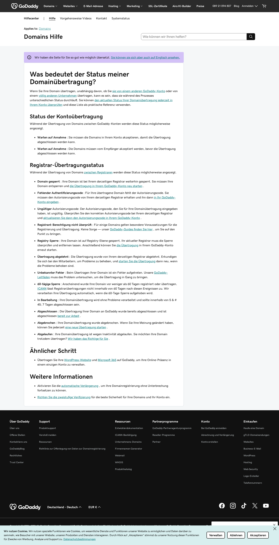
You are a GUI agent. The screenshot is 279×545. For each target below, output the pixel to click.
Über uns (14, 428)
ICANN (41, 288)
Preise (200, 6)
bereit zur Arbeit (68, 315)
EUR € (92, 507)
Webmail (120, 455)
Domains (45, 28)
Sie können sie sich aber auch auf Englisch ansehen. (145, 57)
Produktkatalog (123, 469)
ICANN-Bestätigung (125, 435)
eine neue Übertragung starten (85, 327)
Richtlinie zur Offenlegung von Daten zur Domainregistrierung (72, 448)
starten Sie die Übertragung (137, 261)
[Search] (251, 36)
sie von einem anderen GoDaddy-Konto (138, 90)
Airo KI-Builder (182, 6)
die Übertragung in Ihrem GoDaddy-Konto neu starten (106, 185)
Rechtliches (16, 455)
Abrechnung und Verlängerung (217, 435)
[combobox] (194, 36)
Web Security (251, 469)
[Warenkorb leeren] (264, 6)
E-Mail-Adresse (93, 6)
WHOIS (119, 462)
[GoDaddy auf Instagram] (232, 507)
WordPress (249, 455)
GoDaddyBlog (17, 448)
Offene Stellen (17, 435)
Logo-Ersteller (251, 476)
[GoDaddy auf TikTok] (243, 507)
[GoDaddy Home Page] (25, 507)
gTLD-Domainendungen (256, 435)
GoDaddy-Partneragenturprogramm (172, 428)
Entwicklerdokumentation (129, 428)
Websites (249, 442)
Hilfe (52, 18)
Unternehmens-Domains (128, 442)
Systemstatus (121, 18)
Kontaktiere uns (18, 442)
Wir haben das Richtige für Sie (88, 338)
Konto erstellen (209, 442)
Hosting (248, 462)
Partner (156, 442)
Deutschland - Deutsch (62, 507)
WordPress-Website (77, 359)
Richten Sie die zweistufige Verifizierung (64, 397)
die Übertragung (127, 245)
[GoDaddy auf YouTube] (265, 507)
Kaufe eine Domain (254, 428)
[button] (274, 525)
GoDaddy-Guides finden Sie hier (131, 229)
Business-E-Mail (252, 448)
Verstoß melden (47, 435)
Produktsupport (47, 428)
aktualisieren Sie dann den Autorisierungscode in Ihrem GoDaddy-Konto (91, 217)
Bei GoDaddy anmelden (213, 428)
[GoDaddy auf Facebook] (221, 507)
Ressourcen (45, 442)
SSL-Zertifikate (157, 6)
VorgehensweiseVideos (75, 18)
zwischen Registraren (98, 172)
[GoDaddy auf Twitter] (254, 507)
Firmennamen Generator (128, 448)
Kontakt (101, 18)
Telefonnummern (253, 483)
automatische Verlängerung (79, 385)
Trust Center (17, 462)
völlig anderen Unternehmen (58, 95)
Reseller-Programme (163, 435)
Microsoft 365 (107, 359)
